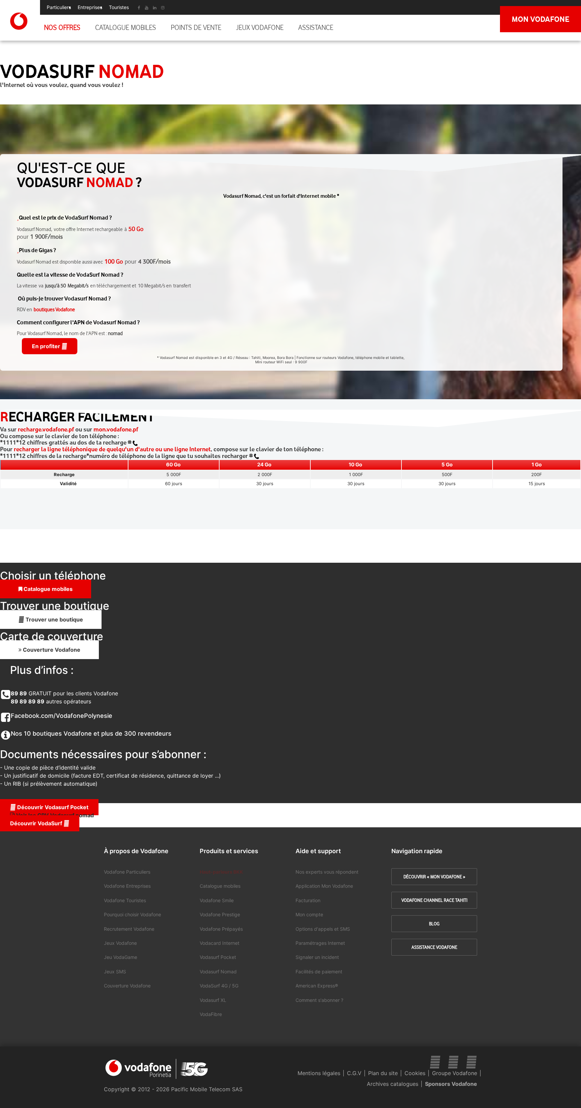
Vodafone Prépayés (221, 929)
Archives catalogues (392, 1083)
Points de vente (196, 27)
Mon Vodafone (540, 19)
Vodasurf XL (213, 1000)
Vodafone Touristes (125, 900)
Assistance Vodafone (434, 947)
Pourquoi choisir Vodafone (132, 914)
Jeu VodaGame (120, 957)
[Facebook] (471, 1062)
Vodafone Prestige (220, 914)
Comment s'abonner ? (319, 1000)
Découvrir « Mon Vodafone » (434, 876)
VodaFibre (211, 1014)
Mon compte (309, 914)
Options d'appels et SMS (323, 929)
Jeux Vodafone (259, 27)
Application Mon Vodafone (324, 886)
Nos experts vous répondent (327, 872)
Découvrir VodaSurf (37, 823)
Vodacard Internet (219, 943)
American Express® (317, 985)
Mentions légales (319, 1073)
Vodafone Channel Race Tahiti (434, 900)
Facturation (308, 900)
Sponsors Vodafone (451, 1083)
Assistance (315, 27)
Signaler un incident (317, 957)
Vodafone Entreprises (127, 886)
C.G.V (354, 1073)
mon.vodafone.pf (115, 429)
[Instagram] (162, 7)
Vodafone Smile (217, 900)
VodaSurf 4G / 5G (219, 985)
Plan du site (383, 1073)
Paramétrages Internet (320, 943)
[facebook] (139, 7)
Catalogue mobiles (125, 27)
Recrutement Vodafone (129, 929)
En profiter (47, 346)
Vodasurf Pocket (218, 957)
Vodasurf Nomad (218, 971)
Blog (434, 923)
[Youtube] (146, 7)
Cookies (414, 1073)
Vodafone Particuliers (127, 872)
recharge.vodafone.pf (46, 429)
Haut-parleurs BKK (221, 872)
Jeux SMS (115, 971)
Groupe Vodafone (454, 1073)
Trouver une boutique (53, 619)
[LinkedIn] (154, 7)
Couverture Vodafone (51, 649)
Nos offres (62, 27)
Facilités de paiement (319, 971)
